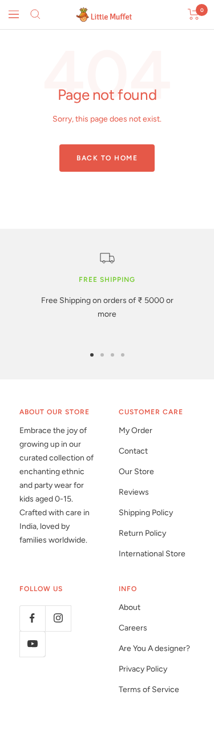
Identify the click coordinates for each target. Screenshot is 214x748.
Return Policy (142, 533)
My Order (135, 430)
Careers (133, 628)
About (129, 607)
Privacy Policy (143, 669)
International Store (152, 554)
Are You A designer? (154, 648)
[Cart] (194, 14)
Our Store (136, 471)
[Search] (35, 14)
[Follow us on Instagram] (58, 618)
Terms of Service (149, 689)
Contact (133, 451)
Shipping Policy (146, 512)
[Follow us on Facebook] (32, 618)
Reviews (134, 492)
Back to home (107, 158)
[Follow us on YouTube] (32, 644)
